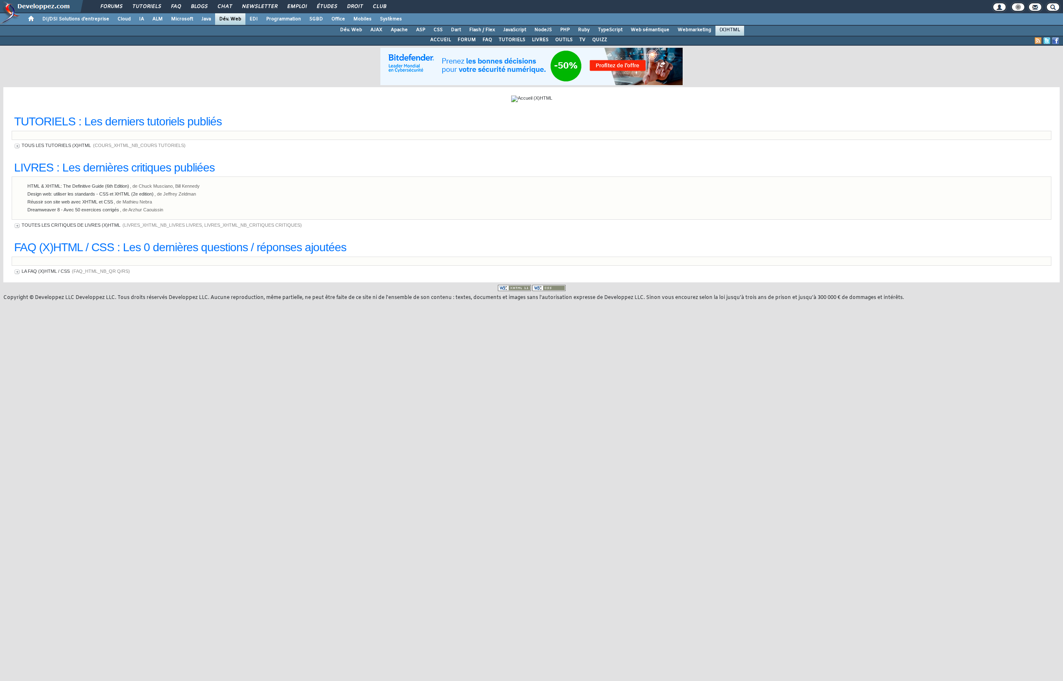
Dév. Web (230, 19)
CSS (438, 30)
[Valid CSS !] (549, 288)
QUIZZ (599, 40)
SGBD (316, 19)
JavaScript (514, 30)
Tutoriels (146, 6)
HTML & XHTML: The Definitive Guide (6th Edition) (78, 186)
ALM (157, 19)
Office (338, 19)
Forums (111, 6)
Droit (354, 6)
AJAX (376, 30)
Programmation (283, 19)
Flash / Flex (482, 30)
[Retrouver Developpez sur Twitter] (1046, 40)
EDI (254, 19)
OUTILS (564, 40)
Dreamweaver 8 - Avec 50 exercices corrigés (73, 209)
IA (141, 19)
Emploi (296, 6)
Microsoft (182, 19)
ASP (420, 30)
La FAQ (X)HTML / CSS (46, 271)
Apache (399, 30)
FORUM (467, 40)
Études (327, 6)
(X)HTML (730, 30)
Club (379, 6)
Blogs (199, 6)
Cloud (124, 19)
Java (206, 19)
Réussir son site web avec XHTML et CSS (70, 201)
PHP (565, 30)
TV (582, 40)
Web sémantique (650, 30)
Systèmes (391, 19)
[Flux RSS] (1038, 40)
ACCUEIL (440, 40)
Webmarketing (694, 30)
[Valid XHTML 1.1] (514, 288)
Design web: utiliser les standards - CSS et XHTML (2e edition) (90, 193)
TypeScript (610, 30)
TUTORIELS (512, 40)
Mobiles (362, 19)
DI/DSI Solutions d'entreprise (75, 19)
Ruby (584, 30)
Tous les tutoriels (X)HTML (56, 145)
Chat (224, 6)
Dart (456, 30)
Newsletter (259, 6)
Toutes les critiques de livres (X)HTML (71, 225)
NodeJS (543, 30)
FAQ (175, 6)
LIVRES (540, 40)
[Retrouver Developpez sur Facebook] (1055, 40)
